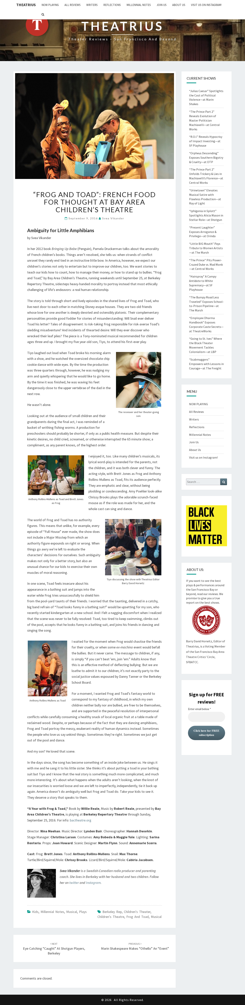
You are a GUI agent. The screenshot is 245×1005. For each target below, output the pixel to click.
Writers (92, 5)
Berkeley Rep (112, 911)
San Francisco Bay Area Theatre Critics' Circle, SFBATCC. (205, 657)
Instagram (93, 882)
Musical (71, 911)
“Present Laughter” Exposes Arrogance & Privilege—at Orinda (202, 231)
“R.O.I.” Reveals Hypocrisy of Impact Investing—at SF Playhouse (205, 141)
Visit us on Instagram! (206, 5)
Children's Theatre (110, 916)
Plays (83, 911)
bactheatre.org (80, 820)
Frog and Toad (137, 916)
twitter (74, 882)
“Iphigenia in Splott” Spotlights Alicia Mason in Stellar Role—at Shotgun (206, 215)
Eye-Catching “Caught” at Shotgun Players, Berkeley (54, 948)
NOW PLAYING (50, 5)
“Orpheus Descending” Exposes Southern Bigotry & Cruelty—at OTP (206, 157)
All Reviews (73, 5)
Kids (35, 911)
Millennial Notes (139, 5)
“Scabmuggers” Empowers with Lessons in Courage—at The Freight (206, 364)
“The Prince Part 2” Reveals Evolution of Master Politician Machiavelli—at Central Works (204, 120)
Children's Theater (137, 911)
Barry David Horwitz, (199, 641)
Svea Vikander (113, 218)
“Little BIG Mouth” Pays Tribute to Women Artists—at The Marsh (206, 248)
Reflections (112, 5)
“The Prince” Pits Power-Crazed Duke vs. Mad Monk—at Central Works (206, 264)
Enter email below (199, 709)
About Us (178, 5)
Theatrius (26, 4)
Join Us (162, 5)
